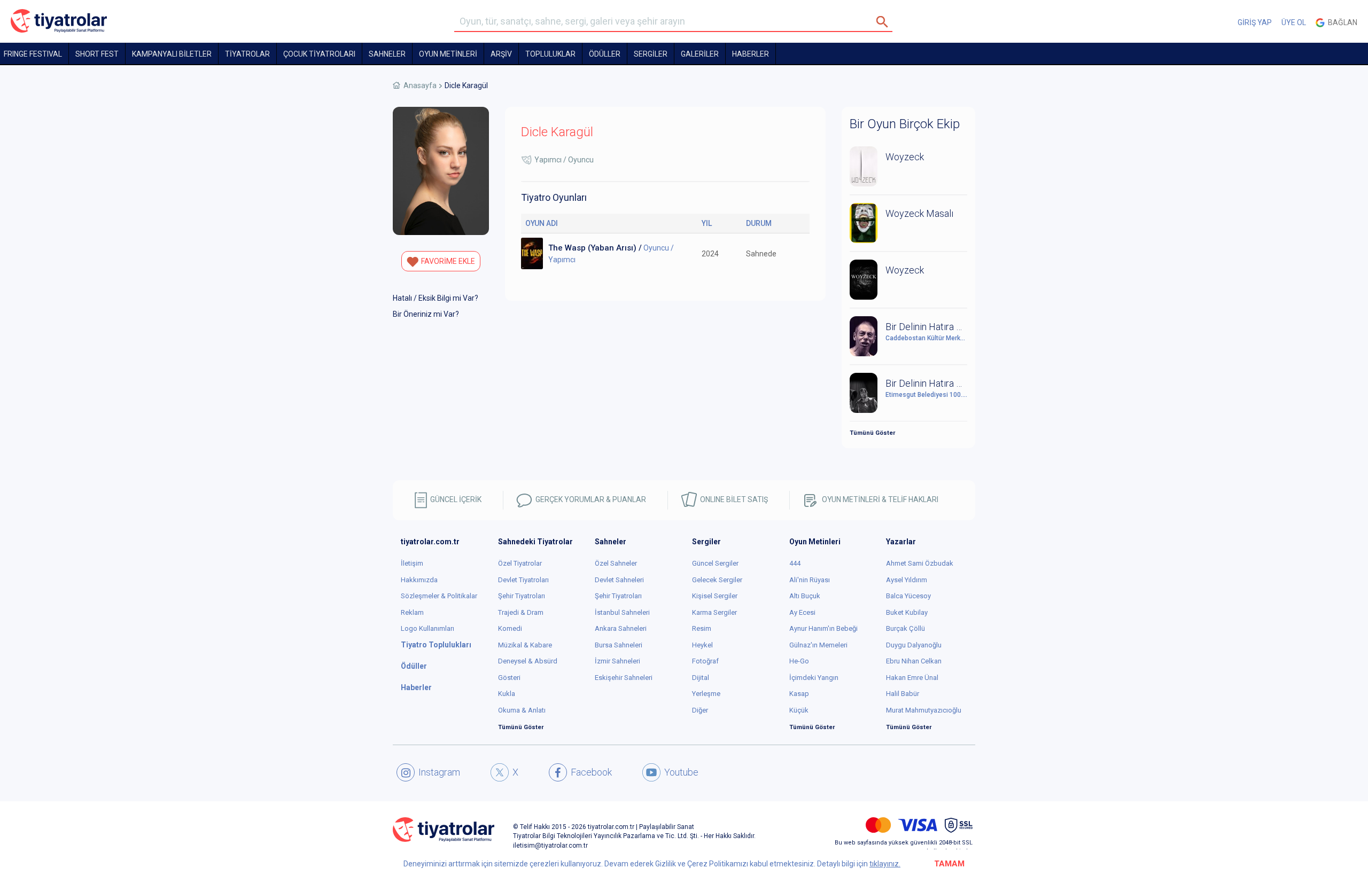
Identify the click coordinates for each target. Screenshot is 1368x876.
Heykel (702, 645)
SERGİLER (650, 54)
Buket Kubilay (907, 612)
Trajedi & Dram (520, 612)
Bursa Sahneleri (618, 645)
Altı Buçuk (804, 596)
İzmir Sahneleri (617, 661)
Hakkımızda (419, 580)
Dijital (700, 678)
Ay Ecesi (802, 612)
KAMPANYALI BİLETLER (172, 54)
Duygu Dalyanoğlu (914, 645)
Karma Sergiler (714, 612)
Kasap (799, 694)
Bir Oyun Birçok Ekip (905, 123)
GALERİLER (700, 54)
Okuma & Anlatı (522, 710)
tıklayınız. (884, 863)
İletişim (412, 563)
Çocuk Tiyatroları (319, 54)
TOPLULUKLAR (550, 54)
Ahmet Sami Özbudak (919, 563)
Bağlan (1341, 22)
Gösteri (509, 678)
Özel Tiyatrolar (520, 563)
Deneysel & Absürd (527, 661)
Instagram (439, 772)
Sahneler (387, 54)
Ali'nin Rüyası (809, 580)
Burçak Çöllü (905, 628)
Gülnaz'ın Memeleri (818, 645)
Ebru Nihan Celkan (914, 661)
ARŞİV (501, 54)
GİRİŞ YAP (1255, 22)
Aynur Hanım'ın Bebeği (823, 628)
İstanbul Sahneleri (622, 612)
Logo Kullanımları (427, 628)
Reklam (412, 612)
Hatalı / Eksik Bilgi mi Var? (435, 298)
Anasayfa (420, 85)
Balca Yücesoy (908, 596)
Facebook (591, 772)
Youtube (681, 772)
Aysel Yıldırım (906, 580)
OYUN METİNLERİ (448, 54)
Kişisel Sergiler (714, 596)
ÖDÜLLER (604, 54)
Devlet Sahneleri (619, 580)
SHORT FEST (97, 54)
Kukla (506, 694)
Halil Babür (902, 694)
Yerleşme (706, 694)
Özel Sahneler (616, 563)
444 (794, 563)
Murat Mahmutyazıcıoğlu (923, 710)
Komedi (510, 628)
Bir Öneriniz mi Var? (426, 314)
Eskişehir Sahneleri (623, 678)
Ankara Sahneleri (621, 628)
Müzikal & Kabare (525, 645)
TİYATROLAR (247, 54)
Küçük (799, 710)
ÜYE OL (1293, 22)
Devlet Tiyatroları (523, 580)
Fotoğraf (705, 661)
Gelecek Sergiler (717, 580)
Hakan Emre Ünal (912, 678)
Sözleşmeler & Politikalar (439, 596)
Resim (701, 628)
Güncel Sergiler (715, 563)
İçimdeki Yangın (813, 678)
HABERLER (750, 54)
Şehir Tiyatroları (521, 596)
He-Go (799, 661)
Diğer (700, 710)
